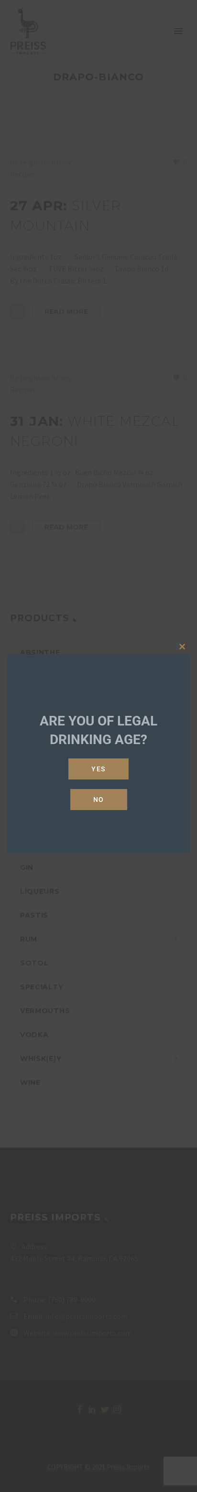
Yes (98, 769)
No (98, 799)
